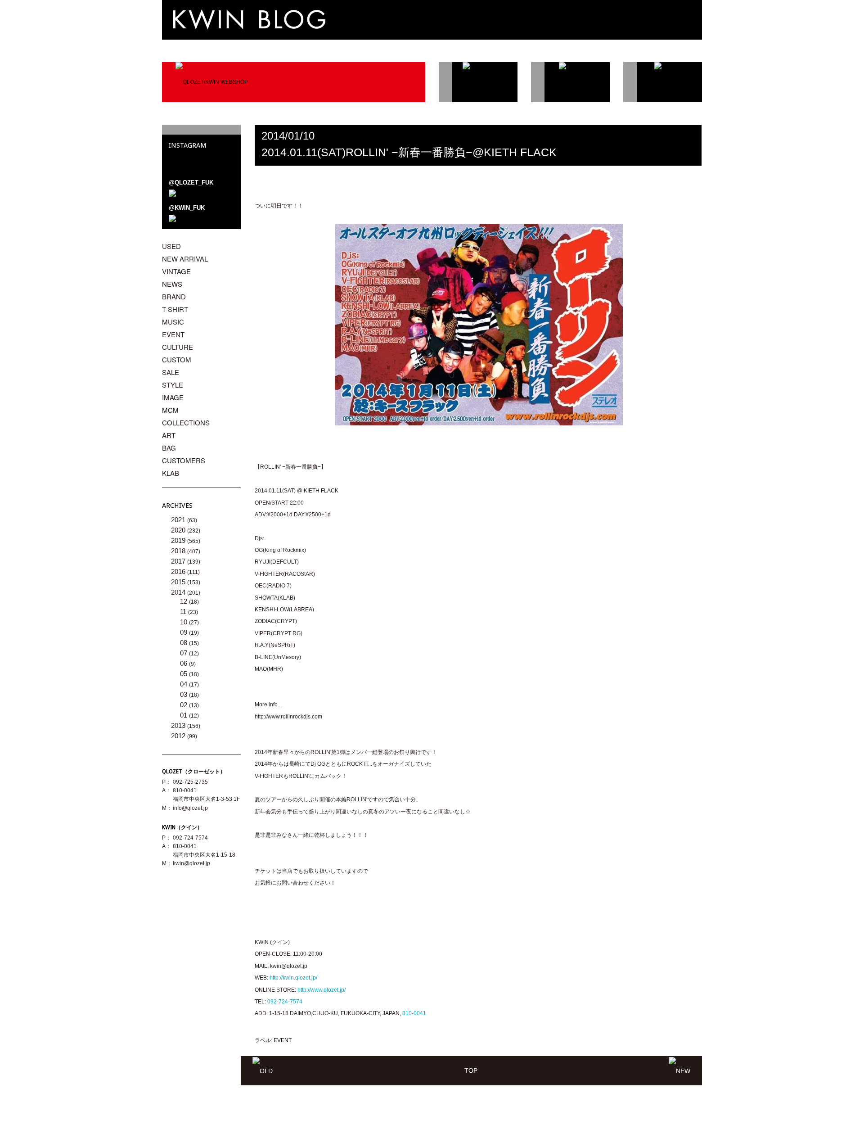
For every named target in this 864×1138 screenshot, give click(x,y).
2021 (179, 520)
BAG (169, 447)
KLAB (170, 473)
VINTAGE (176, 271)
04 (184, 684)
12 (184, 601)
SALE (170, 372)
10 (184, 622)
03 (184, 694)
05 (184, 673)
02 (184, 705)
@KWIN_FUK (187, 207)
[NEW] (679, 1070)
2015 (179, 582)
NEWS (172, 284)
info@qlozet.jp (190, 808)
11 (184, 611)
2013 (179, 725)
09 (184, 632)
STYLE (172, 384)
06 (184, 663)
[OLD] (262, 1070)
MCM (170, 410)
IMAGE (173, 397)
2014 (179, 592)
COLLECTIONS (186, 422)
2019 (179, 540)
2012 (179, 736)
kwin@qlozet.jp (191, 863)
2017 (179, 561)
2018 (179, 551)
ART (169, 435)
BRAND (174, 296)
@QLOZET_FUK (191, 182)
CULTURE (177, 347)
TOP (470, 1070)
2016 (179, 571)
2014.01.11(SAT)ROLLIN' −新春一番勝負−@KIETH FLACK (409, 152)
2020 (179, 530)
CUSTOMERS (183, 460)
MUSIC (173, 321)
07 (184, 653)
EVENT (283, 1040)
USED (171, 246)
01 (184, 715)
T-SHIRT (175, 309)
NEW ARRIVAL (185, 258)
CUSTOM (176, 359)
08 (184, 642)
